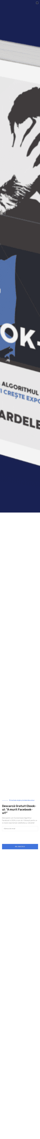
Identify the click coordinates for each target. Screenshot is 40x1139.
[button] (37, 3)
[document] (20, 569)
